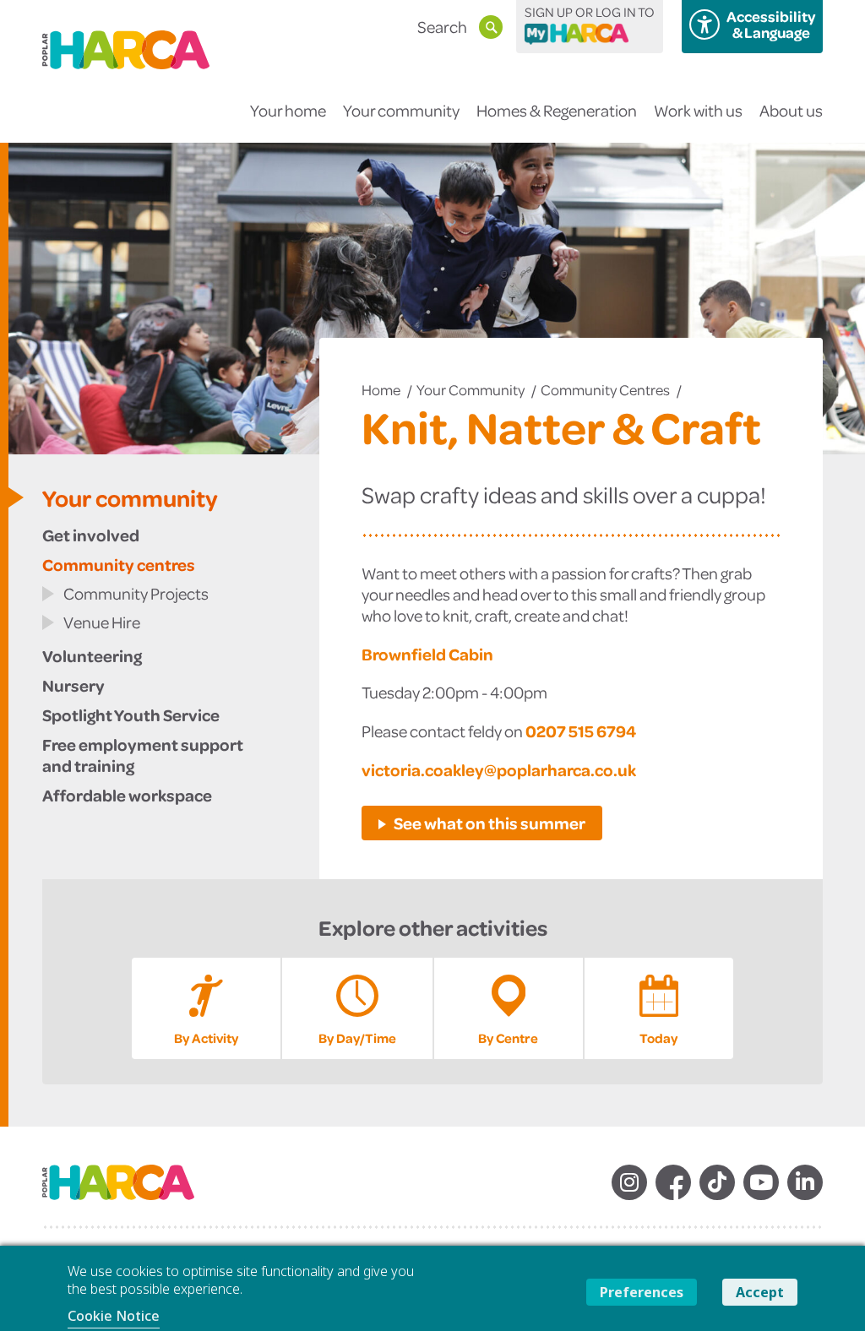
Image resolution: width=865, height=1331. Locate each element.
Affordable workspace (127, 795)
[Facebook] (673, 1182)
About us (791, 110)
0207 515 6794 (580, 731)
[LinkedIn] (805, 1182)
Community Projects (136, 593)
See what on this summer (489, 823)
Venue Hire (101, 622)
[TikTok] (717, 1182)
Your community (401, 110)
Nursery (73, 685)
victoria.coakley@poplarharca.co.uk (499, 769)
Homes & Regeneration (556, 110)
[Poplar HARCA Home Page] (126, 1187)
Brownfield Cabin (427, 654)
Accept (760, 1292)
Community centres (605, 389)
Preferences (641, 1292)
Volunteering (92, 655)
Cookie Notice (114, 1316)
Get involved (90, 535)
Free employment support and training (142, 754)
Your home (288, 110)
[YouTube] (761, 1182)
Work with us (698, 110)
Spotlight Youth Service (131, 714)
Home (381, 389)
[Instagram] (629, 1182)
